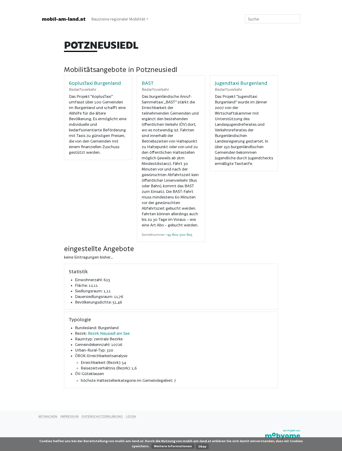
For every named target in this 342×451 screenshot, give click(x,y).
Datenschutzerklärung (102, 416)
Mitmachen (47, 416)
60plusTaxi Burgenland (95, 83)
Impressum (69, 416)
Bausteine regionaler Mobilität (118, 19)
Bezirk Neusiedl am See (109, 333)
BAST (148, 83)
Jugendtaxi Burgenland (241, 83)
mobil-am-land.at (64, 19)
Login (131, 416)
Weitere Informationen (173, 446)
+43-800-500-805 (179, 234)
